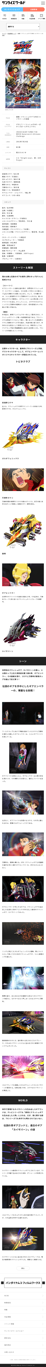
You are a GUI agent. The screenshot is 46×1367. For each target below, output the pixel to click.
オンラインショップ (12, 9)
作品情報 (32, 18)
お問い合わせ (9, 1352)
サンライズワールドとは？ (14, 1331)
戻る (23, 1268)
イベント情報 (41, 18)
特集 (23, 18)
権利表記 (7, 1345)
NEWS (4, 18)
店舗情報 (33, 9)
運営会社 (7, 1338)
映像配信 (14, 18)
